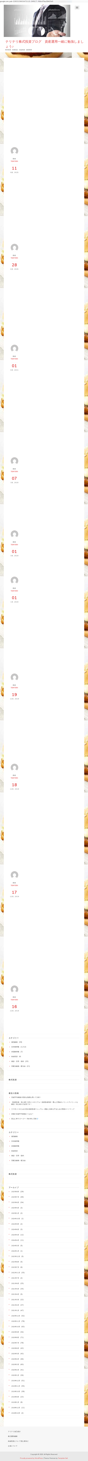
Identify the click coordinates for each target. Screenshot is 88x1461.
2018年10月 (15, 1413)
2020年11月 (15, 1321)
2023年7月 (15, 1267)
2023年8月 (15, 1262)
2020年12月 (15, 1316)
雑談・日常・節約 (17, 1061)
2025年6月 (15, 1202)
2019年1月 (15, 1402)
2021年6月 (15, 1283)
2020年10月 (15, 1327)
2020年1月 (15, 1375)
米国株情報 (15, 1052)
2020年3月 (15, 1364)
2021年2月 (15, 1305)
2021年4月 (15, 1294)
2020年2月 (15, 1370)
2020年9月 (15, 1332)
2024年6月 (15, 1229)
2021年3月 (15, 1300)
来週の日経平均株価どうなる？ (22, 1114)
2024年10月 (15, 1219)
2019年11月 (15, 1386)
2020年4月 (15, 1359)
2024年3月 (15, 1246)
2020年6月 (15, 1348)
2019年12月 (15, 1381)
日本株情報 (15, 1047)
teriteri (14, 161)
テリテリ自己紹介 (14, 1431)
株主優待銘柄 (12, 1436)
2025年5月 (15, 1208)
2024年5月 (15, 1235)
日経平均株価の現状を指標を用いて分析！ (26, 1097)
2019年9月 (15, 1397)
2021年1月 (15, 1310)
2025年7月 (15, 1197)
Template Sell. (63, 1458)
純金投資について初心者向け (18, 1441)
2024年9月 (15, 1224)
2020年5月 (15, 1354)
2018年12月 (15, 1408)
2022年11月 (15, 1273)
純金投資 (14, 1056)
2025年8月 (15, 1192)
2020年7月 (15, 1343)
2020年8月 (15, 1337)
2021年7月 (15, 1278)
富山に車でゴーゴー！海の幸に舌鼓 (24, 1119)
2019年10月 (15, 1391)
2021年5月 (15, 1289)
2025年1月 (15, 1213)
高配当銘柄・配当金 (18, 1066)
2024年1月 (15, 1251)
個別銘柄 (14, 1042)
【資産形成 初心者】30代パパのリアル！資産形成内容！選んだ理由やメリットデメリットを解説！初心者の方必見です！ (44, 1103)
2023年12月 (15, 1256)
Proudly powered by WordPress (31, 1458)
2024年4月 (15, 1240)
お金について (12, 1446)
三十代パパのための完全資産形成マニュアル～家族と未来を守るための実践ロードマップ (42, 1109)
